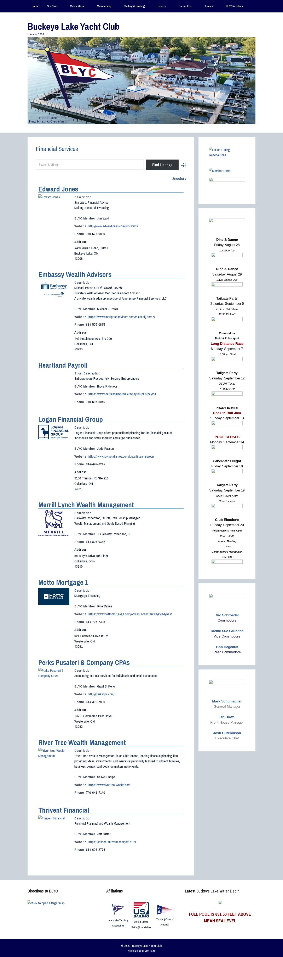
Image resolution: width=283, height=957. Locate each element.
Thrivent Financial (63, 810)
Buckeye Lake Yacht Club (74, 26)
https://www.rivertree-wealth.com (109, 784)
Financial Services (57, 149)
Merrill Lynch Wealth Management (86, 505)
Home (35, 6)
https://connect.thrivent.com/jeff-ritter (112, 841)
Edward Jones (58, 189)
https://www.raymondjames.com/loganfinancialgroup (121, 456)
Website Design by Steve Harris (141, 950)
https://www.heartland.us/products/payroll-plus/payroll (122, 393)
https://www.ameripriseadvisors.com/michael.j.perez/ (121, 316)
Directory (179, 178)
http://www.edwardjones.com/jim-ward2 (113, 226)
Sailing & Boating (134, 6)
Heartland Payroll (62, 365)
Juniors (208, 6)
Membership (104, 6)
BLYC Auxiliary (234, 6)
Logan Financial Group (70, 419)
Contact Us (185, 6)
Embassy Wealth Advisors (74, 274)
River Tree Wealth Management (82, 742)
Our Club (52, 6)
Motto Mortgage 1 (63, 582)
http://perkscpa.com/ (101, 694)
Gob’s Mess (77, 6)
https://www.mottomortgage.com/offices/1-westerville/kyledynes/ (130, 614)
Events (162, 6)
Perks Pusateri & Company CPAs (84, 662)
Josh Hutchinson (227, 733)
